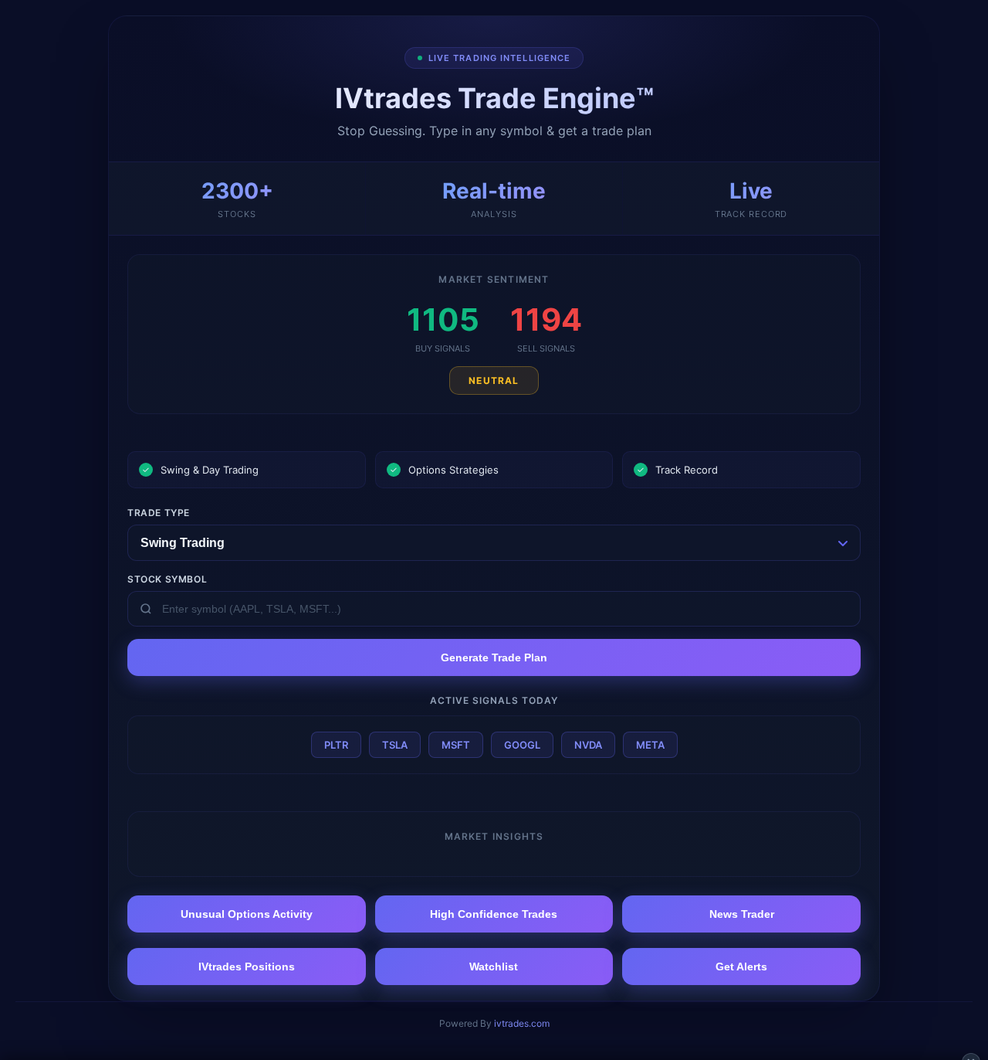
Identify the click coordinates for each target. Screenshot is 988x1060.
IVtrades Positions (246, 966)
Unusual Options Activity (247, 914)
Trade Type (158, 512)
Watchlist (493, 966)
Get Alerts (741, 966)
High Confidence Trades (493, 914)
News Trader (741, 914)
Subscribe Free (705, 1036)
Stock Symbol (167, 579)
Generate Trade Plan (494, 657)
